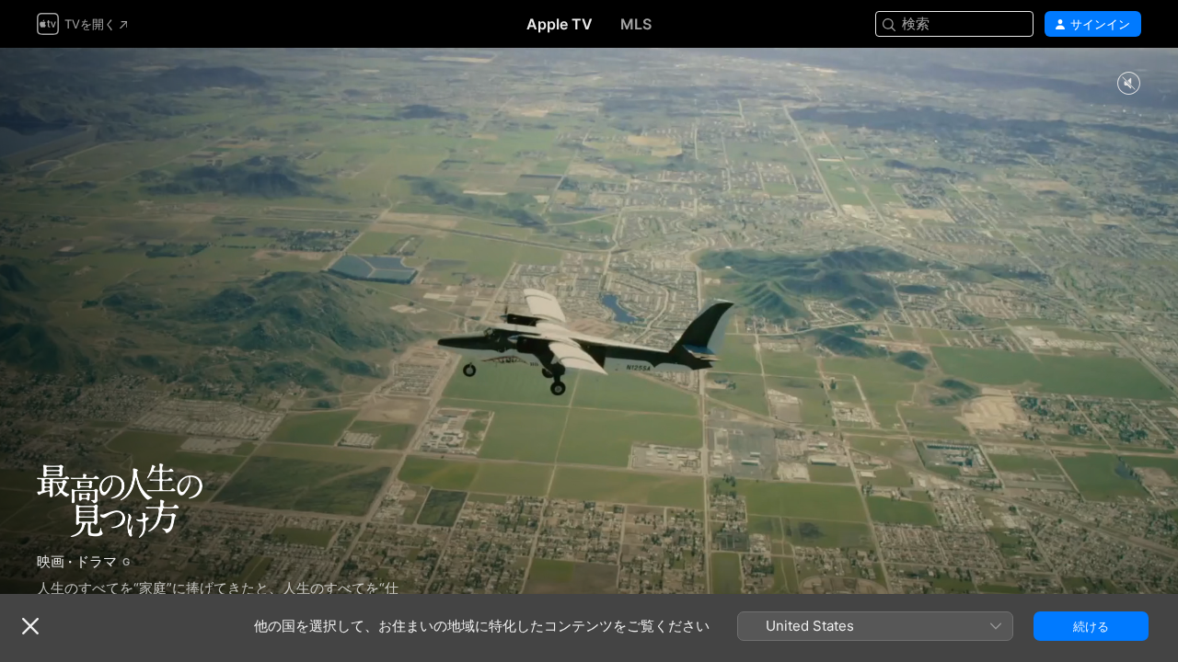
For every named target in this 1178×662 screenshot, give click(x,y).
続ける (1091, 626)
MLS (636, 24)
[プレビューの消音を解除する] (1128, 84)
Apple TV (559, 24)
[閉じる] (30, 626)
